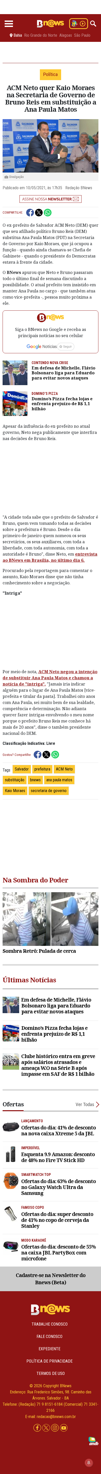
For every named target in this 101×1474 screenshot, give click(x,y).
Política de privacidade (49, 1361)
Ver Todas (85, 1104)
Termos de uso (51, 1373)
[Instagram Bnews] (55, 1427)
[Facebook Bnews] (37, 1427)
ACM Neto (64, 769)
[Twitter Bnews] (46, 1427)
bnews (35, 779)
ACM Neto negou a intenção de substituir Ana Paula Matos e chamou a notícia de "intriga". (50, 678)
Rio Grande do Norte (40, 35)
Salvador (22, 769)
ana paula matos (59, 779)
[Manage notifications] (89, 1463)
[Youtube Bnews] (64, 1427)
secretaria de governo (49, 790)
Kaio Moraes (15, 790)
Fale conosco (49, 1336)
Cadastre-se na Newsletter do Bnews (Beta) (50, 1279)
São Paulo (82, 35)
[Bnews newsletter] (50, 199)
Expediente (49, 1348)
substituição (14, 779)
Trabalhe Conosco (50, 1324)
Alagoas (65, 35)
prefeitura (42, 769)
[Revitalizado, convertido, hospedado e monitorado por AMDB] (93, 1440)
